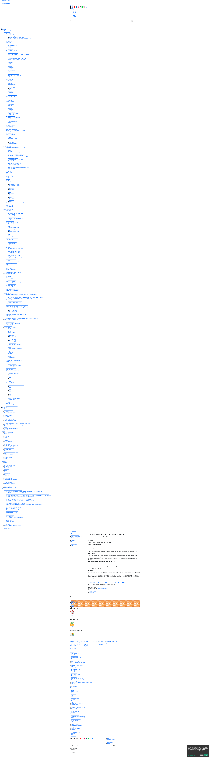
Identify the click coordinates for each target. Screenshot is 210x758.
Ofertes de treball (75, 661)
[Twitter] (71, 6)
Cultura (72, 695)
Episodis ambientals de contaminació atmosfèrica (81, 682)
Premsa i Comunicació (75, 539)
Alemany (75, 13)
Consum (73, 692)
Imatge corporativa (75, 537)
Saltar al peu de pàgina (6, 3)
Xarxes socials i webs (75, 543)
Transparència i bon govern (77, 665)
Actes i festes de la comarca (77, 671)
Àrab (74, 15)
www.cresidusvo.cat (97, 589)
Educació (73, 690)
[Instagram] (78, 6)
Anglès (74, 12)
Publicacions (74, 540)
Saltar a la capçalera (6, 0)
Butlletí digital (74, 544)
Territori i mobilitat (75, 711)
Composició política (75, 653)
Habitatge (73, 696)
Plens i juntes (74, 602)
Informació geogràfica (76, 681)
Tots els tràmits (74, 720)
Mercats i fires (74, 673)
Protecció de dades (111, 739)
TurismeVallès (74, 686)
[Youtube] (74, 6)
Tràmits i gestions (73, 713)
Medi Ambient (74, 700)
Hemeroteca (73, 546)
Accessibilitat (110, 742)
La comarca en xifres (75, 669)
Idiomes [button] (73, 8)
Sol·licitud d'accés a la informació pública (79, 717)
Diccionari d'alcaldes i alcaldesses (78, 685)
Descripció (73, 667)
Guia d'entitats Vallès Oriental (77, 679)
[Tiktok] (80, 6)
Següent (74, 648)
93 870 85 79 (95, 586)
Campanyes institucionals (76, 536)
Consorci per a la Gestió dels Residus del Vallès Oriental (107, 582)
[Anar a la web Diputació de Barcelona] (123, 752)
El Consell (72, 652)
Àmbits (71, 687)
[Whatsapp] (82, 6)
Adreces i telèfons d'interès (77, 678)
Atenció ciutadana (75, 664)
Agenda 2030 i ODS (75, 691)
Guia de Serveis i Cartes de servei (78, 662)
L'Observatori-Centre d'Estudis (77, 703)
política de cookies (198, 753)
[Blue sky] (86, 6)
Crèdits (108, 743)
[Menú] (1, 28)
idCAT (116, 641)
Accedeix (71, 615)
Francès (74, 16)
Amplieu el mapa (92, 591)
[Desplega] (77, 531)
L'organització (74, 654)
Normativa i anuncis (75, 658)
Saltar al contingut (5, 2)
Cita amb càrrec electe (75, 719)
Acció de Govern (74, 656)
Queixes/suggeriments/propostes (78, 716)
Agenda (72, 605)
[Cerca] (132, 21)
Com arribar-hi (92, 592)
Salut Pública (74, 708)
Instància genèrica (75, 715)
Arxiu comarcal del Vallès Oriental (80, 643)
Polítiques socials (74, 706)
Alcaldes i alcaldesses (75, 674)
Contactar (72, 5)
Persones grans (74, 704)
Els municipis (74, 670)
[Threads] (84, 6)
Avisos (72, 541)
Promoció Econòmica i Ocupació (78, 707)
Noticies (73, 603)
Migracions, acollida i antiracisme (78, 702)
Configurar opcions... (191, 755)
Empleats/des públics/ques (76, 660)
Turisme (73, 712)
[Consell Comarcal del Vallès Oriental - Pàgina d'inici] (79, 23)
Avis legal (109, 738)
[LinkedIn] (76, 6)
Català (74, 9)
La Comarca (72, 666)
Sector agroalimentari (75, 709)
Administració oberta (75, 688)
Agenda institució (75, 535)
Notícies (73, 533)
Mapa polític (73, 675)
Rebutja (201, 755)
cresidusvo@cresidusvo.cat (102, 588)
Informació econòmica (76, 657)
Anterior (71, 648)
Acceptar (205, 755)
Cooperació (73, 694)
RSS (72, 545)
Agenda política (74, 606)
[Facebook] (73, 6)
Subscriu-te (72, 626)
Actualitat (74, 531)
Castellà (74, 11)
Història (73, 683)
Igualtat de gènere (75, 698)
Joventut (73, 699)
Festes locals (74, 677)
